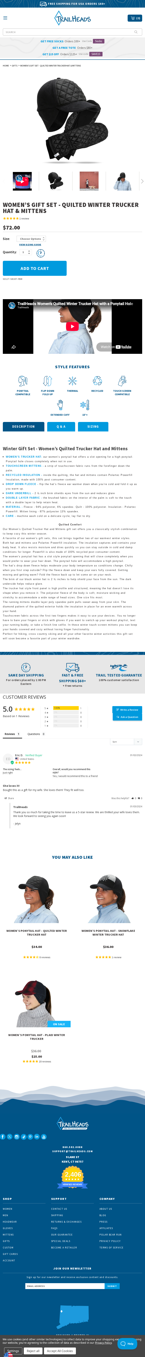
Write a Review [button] (129, 709)
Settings (13, 1351)
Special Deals (60, 1241)
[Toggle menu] (5, 19)
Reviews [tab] (10, 734)
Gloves (8, 1228)
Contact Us (59, 1208)
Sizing (93, 426)
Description (23, 426)
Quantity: (10, 252)
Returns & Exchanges (66, 1221)
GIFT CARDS (10, 1254)
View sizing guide (30, 244)
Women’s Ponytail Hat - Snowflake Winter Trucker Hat (108, 932)
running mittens (19, 602)
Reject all (33, 1351)
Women (7, 1208)
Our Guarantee (62, 1234)
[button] (134, 798)
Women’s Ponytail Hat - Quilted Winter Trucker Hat (36, 932)
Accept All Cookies (60, 1351)
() (138, 18)
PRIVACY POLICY (110, 1241)
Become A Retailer (64, 1247)
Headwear (10, 1221)
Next (142, 181)
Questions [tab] (34, 734)
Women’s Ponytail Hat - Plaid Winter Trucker (36, 1037)
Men (5, 1215)
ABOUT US (105, 1208)
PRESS (103, 1221)
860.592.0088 (72, 1147)
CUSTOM (8, 1247)
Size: (6, 239)
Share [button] (10, 798)
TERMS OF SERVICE (111, 1247)
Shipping (57, 1215)
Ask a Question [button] (129, 717)
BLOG (102, 1215)
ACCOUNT (9, 1260)
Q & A (61, 426)
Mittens (8, 1234)
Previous (5, 181)
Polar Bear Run (110, 1234)
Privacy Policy (103, 1342)
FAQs (54, 1228)
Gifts (6, 1241)
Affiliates (106, 1228)
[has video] (22, 181)
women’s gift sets (38, 538)
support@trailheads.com (72, 1151)
